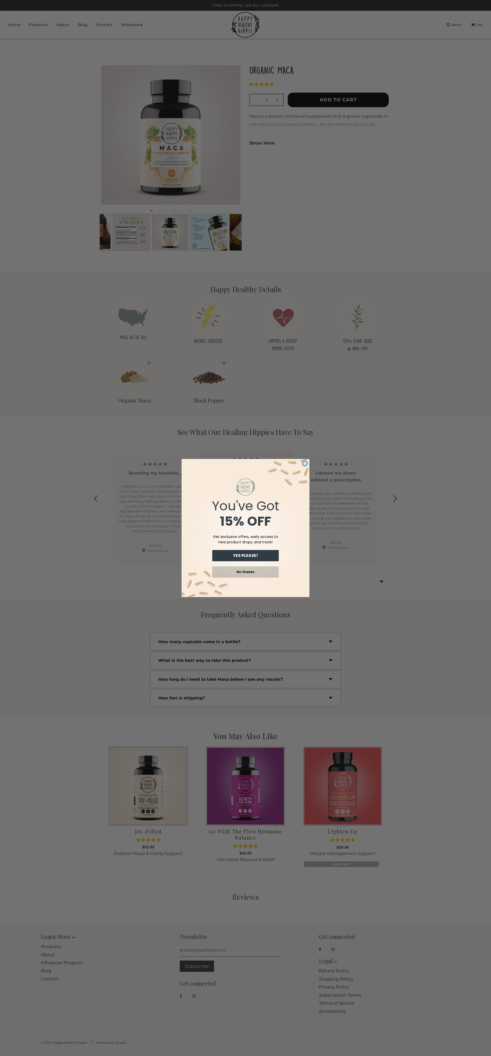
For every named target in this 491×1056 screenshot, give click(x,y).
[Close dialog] (304, 463)
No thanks (245, 572)
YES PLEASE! (245, 555)
